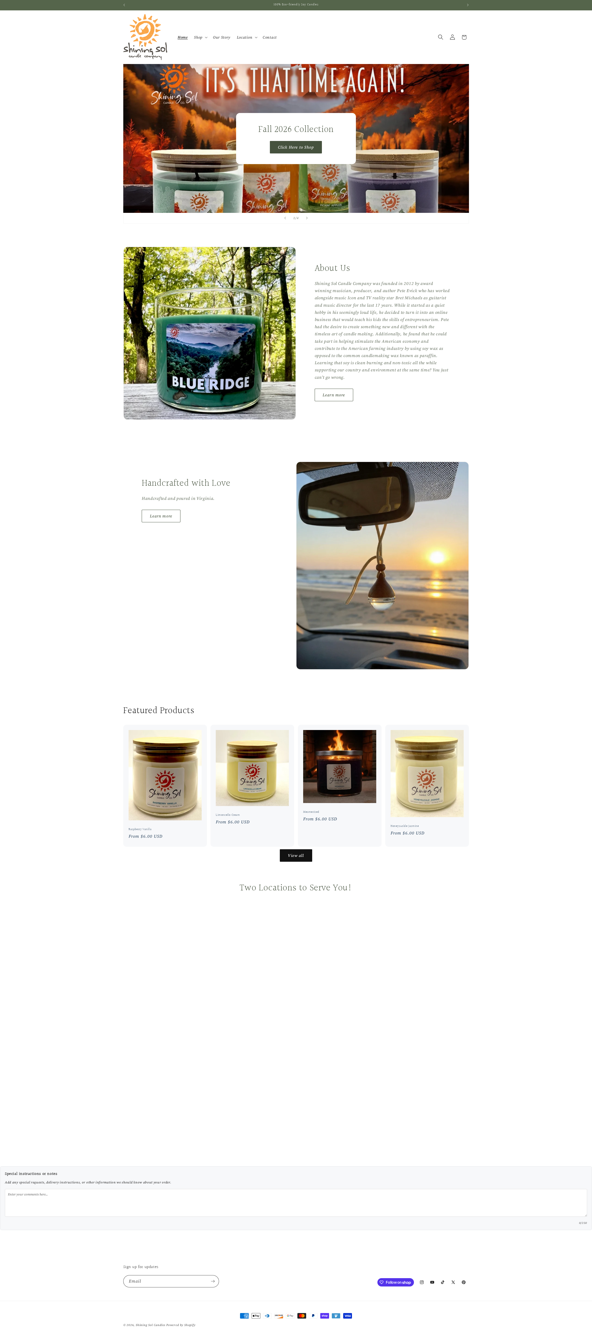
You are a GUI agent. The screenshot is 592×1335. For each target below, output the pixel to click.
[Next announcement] (468, 5)
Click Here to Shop (296, 147)
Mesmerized (311, 812)
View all (296, 855)
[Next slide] (307, 218)
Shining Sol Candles (150, 1325)
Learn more (334, 395)
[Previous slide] (285, 218)
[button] (200, 37)
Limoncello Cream (228, 815)
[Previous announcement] (124, 5)
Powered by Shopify (181, 1325)
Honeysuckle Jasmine (405, 826)
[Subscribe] (213, 1281)
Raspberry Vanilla (140, 829)
